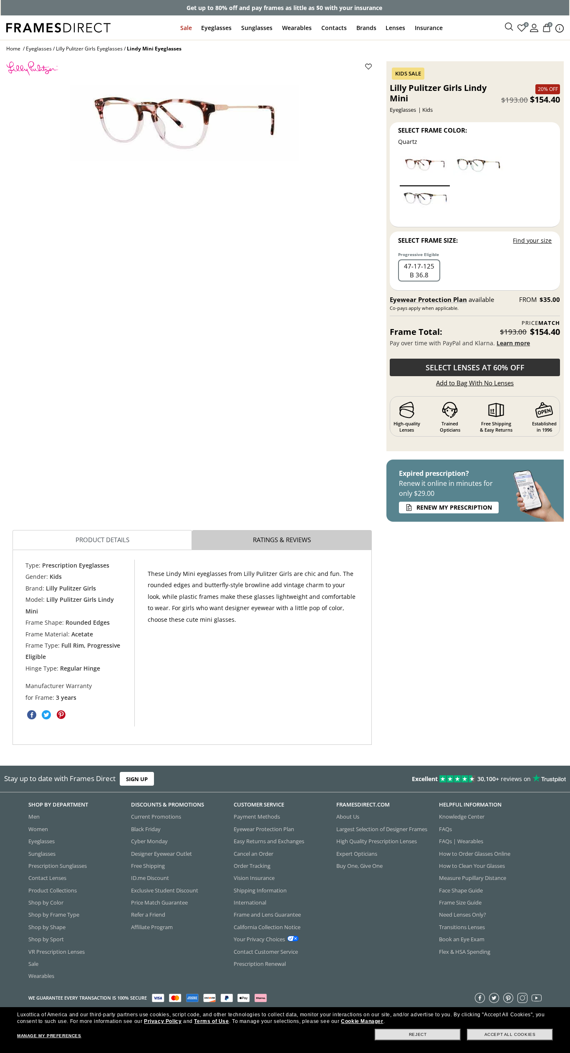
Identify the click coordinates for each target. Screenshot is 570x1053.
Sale (186, 28)
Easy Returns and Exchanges (269, 841)
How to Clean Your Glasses (472, 866)
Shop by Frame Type (53, 914)
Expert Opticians (356, 853)
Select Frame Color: (432, 130)
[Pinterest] (508, 998)
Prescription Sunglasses (57, 866)
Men (34, 816)
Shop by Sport (46, 939)
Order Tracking (252, 866)
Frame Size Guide (460, 902)
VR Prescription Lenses (56, 951)
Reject (418, 1034)
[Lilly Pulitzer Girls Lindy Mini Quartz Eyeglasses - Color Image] (425, 170)
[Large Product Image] (184, 123)
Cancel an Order (253, 853)
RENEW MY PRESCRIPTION (454, 507)
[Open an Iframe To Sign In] (534, 27)
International (250, 902)
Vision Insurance (254, 878)
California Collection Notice (267, 927)
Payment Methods (257, 816)
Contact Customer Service (266, 951)
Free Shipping (148, 866)
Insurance (429, 28)
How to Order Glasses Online (474, 853)
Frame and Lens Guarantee (267, 914)
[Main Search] (509, 27)
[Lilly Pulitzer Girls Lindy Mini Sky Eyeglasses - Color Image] (425, 205)
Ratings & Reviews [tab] (282, 539)
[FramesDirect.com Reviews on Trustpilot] (449, 778)
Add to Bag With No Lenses (475, 383)
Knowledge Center (461, 816)
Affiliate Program (152, 927)
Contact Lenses (47, 878)
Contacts (334, 28)
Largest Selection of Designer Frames (381, 829)
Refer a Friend (148, 914)
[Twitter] (494, 998)
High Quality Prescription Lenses (376, 841)
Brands (366, 28)
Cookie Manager (362, 1021)
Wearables (297, 28)
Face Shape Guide (461, 890)
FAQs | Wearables (461, 841)
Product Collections (52, 890)
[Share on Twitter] (46, 714)
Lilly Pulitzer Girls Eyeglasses (89, 48)
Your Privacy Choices (259, 939)
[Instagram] (522, 998)
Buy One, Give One (359, 866)
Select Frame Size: (428, 240)
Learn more (513, 343)
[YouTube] (537, 998)
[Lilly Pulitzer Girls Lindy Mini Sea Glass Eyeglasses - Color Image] (478, 170)
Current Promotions (156, 816)
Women (38, 829)
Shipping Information (260, 890)
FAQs (445, 829)
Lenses (395, 28)
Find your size (532, 240)
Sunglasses (256, 28)
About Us (347, 816)
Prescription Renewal (260, 964)
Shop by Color (45, 902)
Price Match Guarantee (159, 902)
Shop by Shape (47, 927)
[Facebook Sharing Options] (31, 714)
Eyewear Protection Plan (428, 299)
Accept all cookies (510, 1034)
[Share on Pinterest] (61, 714)
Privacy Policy (163, 1021)
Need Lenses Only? (462, 914)
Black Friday (146, 829)
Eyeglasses (216, 28)
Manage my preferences (49, 1035)
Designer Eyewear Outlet (161, 853)
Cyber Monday (149, 841)
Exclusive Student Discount (164, 890)
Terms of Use (211, 1021)
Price (541, 323)
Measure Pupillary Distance (472, 878)
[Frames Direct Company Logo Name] (58, 27)
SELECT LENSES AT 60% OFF (475, 367)
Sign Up (137, 778)
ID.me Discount (150, 878)
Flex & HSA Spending (464, 951)
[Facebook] (480, 998)
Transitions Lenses (462, 927)
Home (13, 48)
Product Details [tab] (102, 539)
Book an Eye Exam (461, 939)
